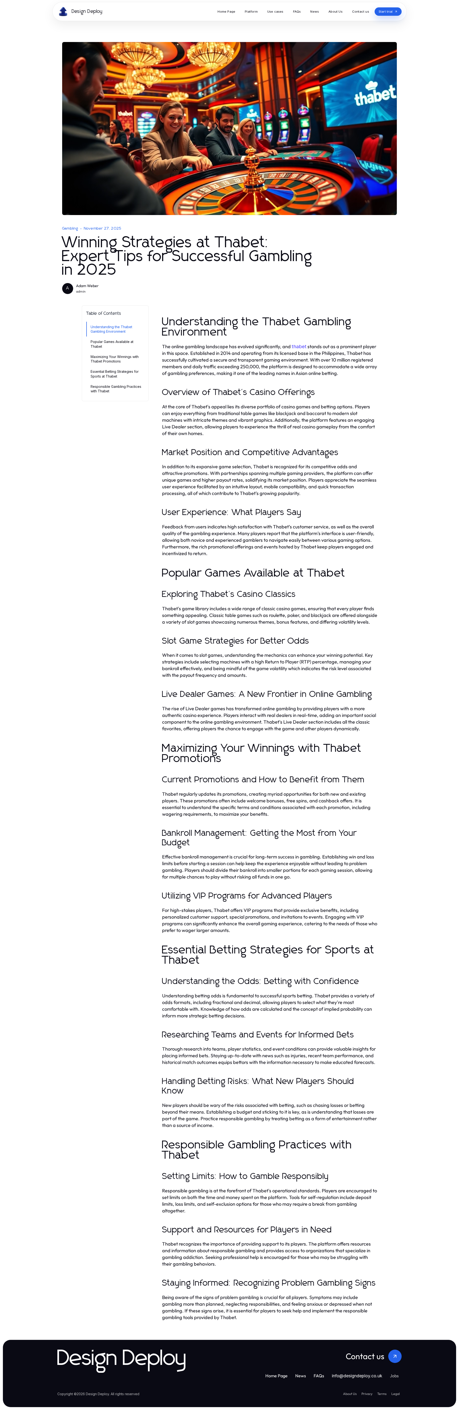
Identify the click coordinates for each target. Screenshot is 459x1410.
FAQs (319, 1375)
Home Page (276, 1375)
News (300, 1375)
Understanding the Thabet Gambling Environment (111, 329)
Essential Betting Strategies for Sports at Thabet (115, 373)
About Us (350, 1394)
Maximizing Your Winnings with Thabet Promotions (115, 359)
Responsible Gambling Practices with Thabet (116, 388)
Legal (395, 1394)
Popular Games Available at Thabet (112, 344)
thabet (299, 346)
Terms (382, 1394)
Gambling (70, 228)
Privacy (366, 1394)
